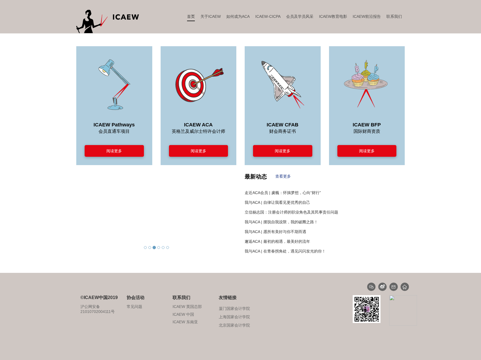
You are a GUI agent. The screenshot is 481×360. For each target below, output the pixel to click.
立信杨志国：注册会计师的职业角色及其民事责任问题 (291, 202)
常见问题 (134, 306)
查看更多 (283, 176)
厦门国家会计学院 (234, 325)
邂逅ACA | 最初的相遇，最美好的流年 (277, 231)
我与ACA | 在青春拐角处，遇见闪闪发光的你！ (285, 241)
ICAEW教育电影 (333, 16)
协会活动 (135, 297)
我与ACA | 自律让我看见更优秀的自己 (277, 192)
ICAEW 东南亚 (185, 322)
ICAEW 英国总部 (187, 306)
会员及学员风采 (299, 16)
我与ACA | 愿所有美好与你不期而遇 (275, 222)
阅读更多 (114, 151)
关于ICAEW (210, 16)
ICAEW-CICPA (268, 16)
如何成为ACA (238, 16)
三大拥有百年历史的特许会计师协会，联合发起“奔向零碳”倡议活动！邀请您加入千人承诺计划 (325, 251)
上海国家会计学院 (234, 308)
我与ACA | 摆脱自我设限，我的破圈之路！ (281, 212)
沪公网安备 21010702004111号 (97, 309)
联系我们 (394, 16)
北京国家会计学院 (234, 317)
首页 (191, 16)
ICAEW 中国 (183, 314)
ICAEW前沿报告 (367, 16)
